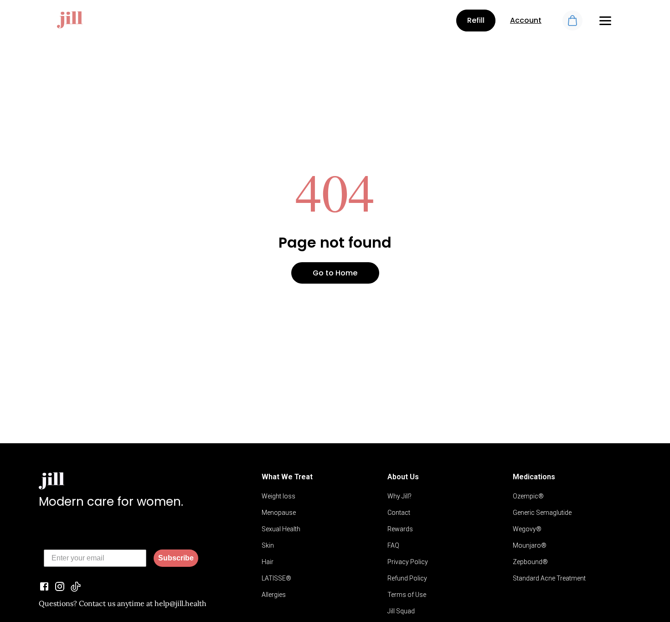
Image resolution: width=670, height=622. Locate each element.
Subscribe (176, 558)
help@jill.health (180, 603)
